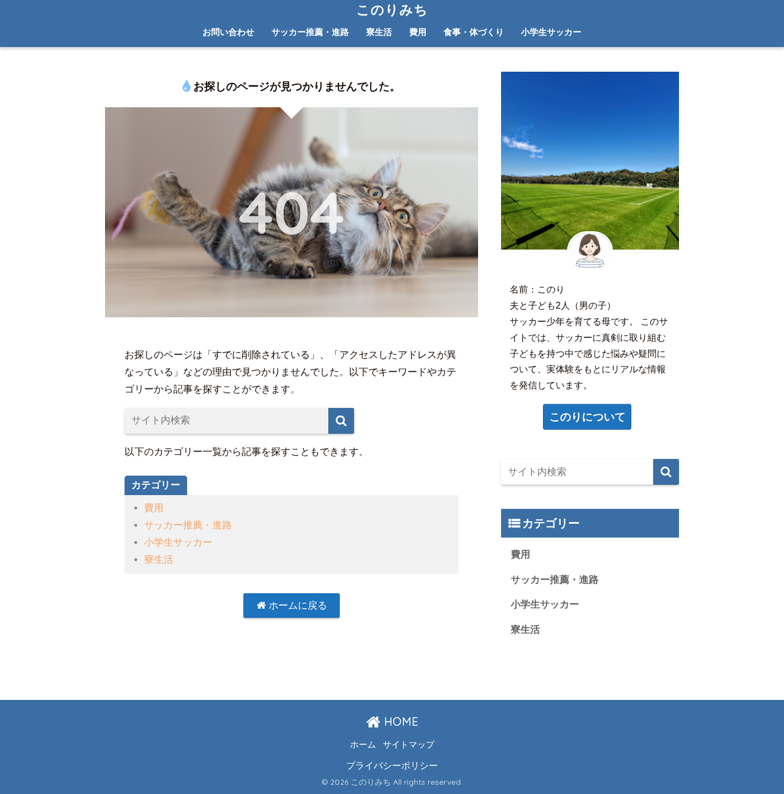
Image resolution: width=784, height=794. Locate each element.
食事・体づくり (474, 32)
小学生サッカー (551, 32)
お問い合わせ (228, 32)
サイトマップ (408, 744)
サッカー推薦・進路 (310, 32)
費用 (417, 32)
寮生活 (379, 32)
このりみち (392, 9)
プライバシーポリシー (392, 765)
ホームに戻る (296, 605)
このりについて (587, 417)
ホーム (363, 744)
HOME (399, 721)
